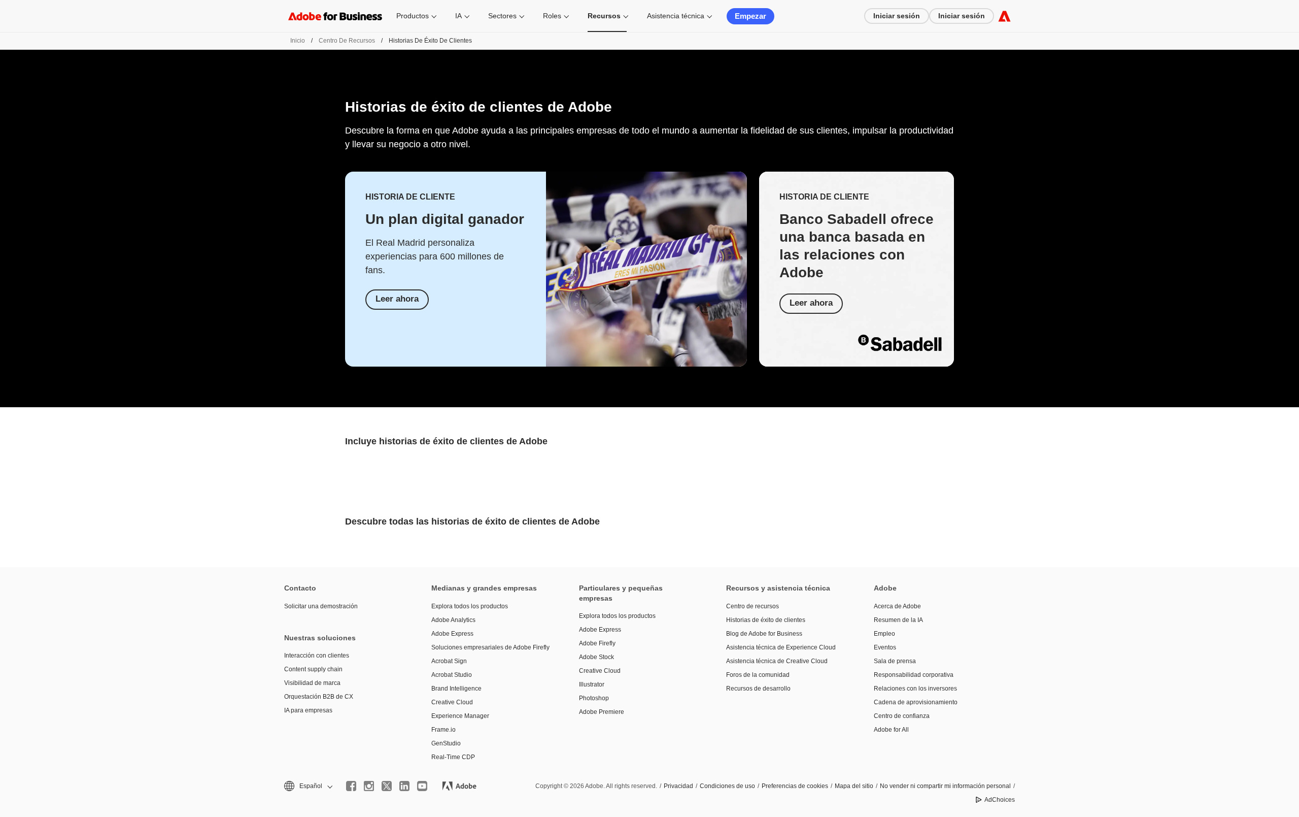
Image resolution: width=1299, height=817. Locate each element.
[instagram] (369, 786)
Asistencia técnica (675, 16)
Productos (412, 16)
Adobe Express (452, 633)
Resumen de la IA (898, 620)
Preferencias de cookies (795, 786)
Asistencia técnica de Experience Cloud (781, 647)
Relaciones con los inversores (915, 688)
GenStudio (446, 743)
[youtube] (422, 786)
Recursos (604, 16)
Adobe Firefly (597, 643)
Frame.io (443, 729)
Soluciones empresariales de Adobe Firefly (489, 647)
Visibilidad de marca (312, 683)
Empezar (750, 16)
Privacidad (678, 786)
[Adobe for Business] (1004, 16)
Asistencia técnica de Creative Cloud (777, 661)
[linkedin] (404, 786)
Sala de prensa (895, 661)
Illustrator (591, 684)
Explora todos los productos (469, 606)
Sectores (502, 16)
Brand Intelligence (456, 688)
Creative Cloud (452, 702)
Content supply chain (313, 669)
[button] (307, 786)
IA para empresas (308, 710)
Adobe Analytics (453, 620)
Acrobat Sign (449, 661)
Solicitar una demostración (321, 606)
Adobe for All (891, 729)
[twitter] (387, 786)
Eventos (885, 647)
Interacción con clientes (316, 655)
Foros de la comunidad (758, 674)
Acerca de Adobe (897, 606)
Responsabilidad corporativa (913, 674)
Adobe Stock (596, 657)
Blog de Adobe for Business (764, 633)
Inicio (297, 40)
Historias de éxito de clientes (765, 620)
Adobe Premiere (601, 711)
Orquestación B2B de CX (318, 696)
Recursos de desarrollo (758, 688)
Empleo (884, 633)
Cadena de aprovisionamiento (916, 702)
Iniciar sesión (896, 16)
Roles (552, 16)
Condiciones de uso (727, 786)
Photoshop (594, 698)
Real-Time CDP (453, 757)
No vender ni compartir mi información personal (945, 786)
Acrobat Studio (451, 674)
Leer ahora (397, 299)
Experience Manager (460, 716)
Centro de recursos (347, 40)
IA (458, 16)
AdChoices (999, 799)
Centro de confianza (902, 716)
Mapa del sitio (854, 786)
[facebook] (351, 786)
